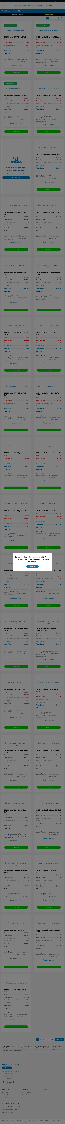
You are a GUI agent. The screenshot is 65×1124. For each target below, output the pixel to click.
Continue (32, 566)
